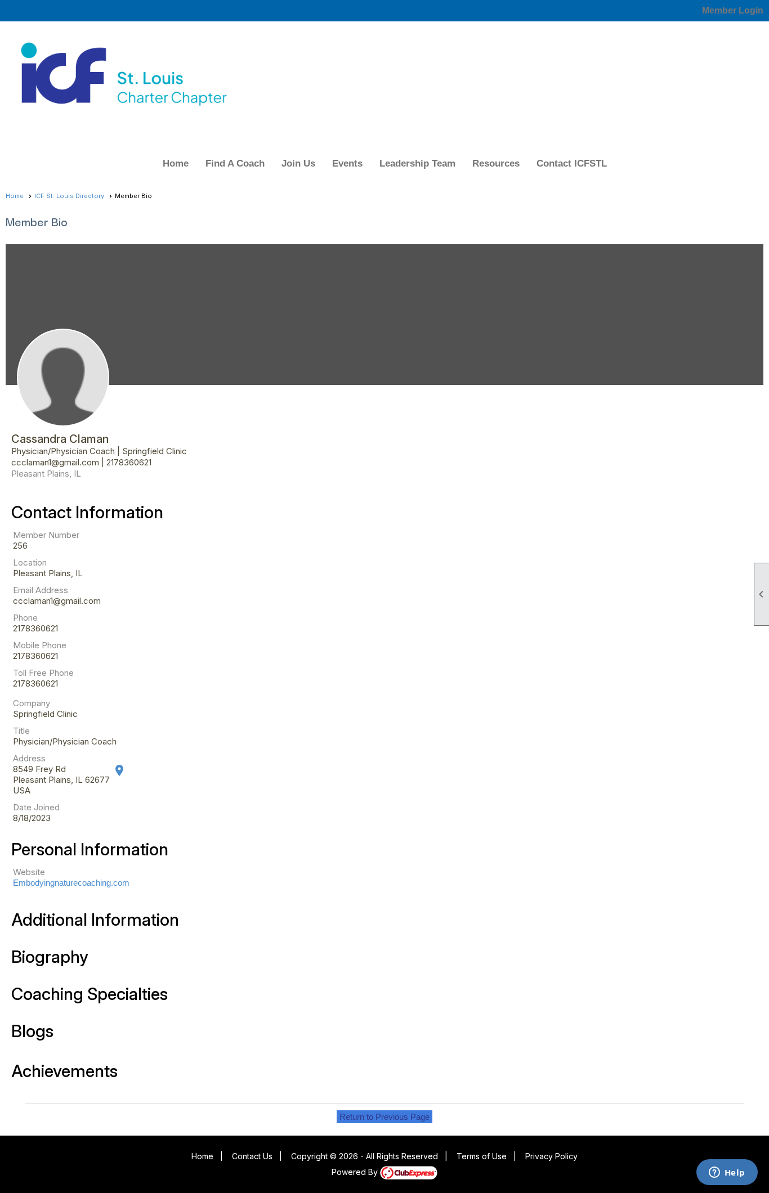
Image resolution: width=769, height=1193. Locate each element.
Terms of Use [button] (482, 1156)
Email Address (40, 590)
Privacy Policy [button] (551, 1156)
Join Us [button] (298, 163)
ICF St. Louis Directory (69, 196)
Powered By (356, 1172)
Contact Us (252, 1156)
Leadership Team (417, 163)
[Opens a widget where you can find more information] (727, 1173)
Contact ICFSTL (571, 163)
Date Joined (36, 807)
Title (21, 730)
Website (29, 872)
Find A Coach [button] (235, 163)
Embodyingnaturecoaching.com (71, 882)
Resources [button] (496, 163)
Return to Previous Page (384, 1117)
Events (347, 163)
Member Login (732, 10)
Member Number (46, 535)
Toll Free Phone (43, 672)
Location (30, 562)
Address (29, 758)
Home (176, 163)
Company (31, 703)
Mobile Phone (39, 645)
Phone (25, 617)
